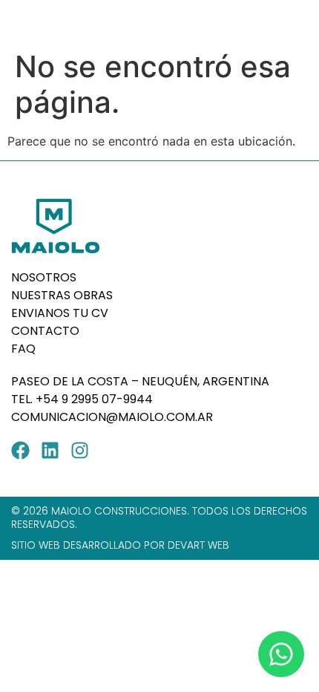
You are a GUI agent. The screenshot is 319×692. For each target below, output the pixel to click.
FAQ (23, 348)
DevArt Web (198, 545)
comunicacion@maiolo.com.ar (112, 416)
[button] (294, 21)
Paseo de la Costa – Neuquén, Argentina (140, 381)
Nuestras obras (62, 295)
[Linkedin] (50, 450)
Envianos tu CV (59, 312)
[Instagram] (79, 450)
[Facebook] (20, 450)
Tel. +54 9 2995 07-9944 (83, 399)
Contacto (45, 330)
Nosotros (43, 277)
